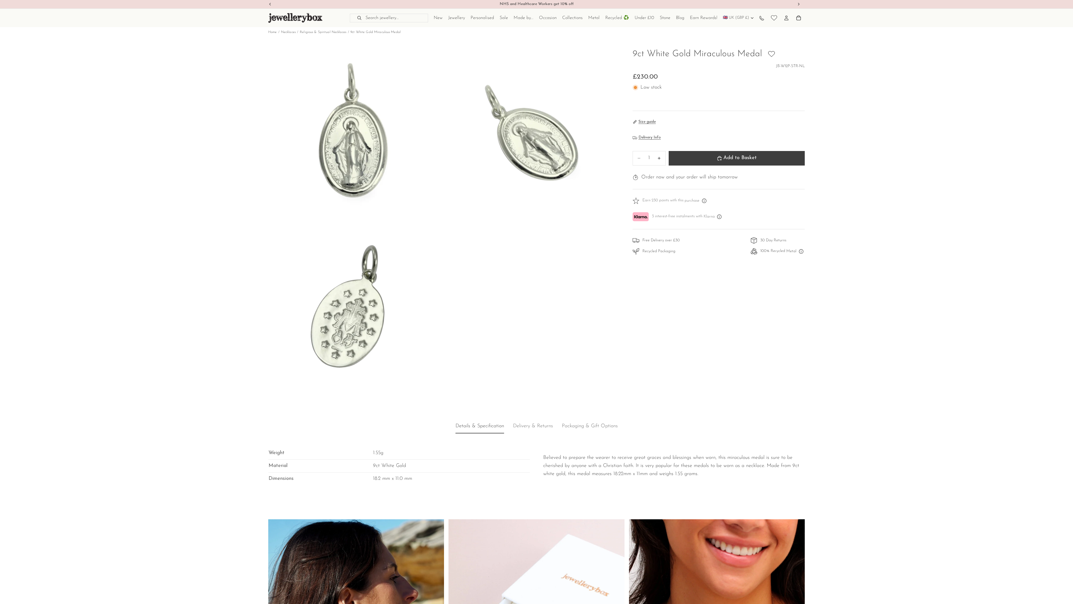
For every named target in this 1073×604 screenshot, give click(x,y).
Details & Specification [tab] (479, 426)
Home (272, 32)
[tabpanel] (536, 462)
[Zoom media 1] (355, 135)
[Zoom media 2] (531, 135)
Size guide (647, 122)
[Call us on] (762, 18)
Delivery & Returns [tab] (533, 426)
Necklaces (288, 32)
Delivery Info (649, 137)
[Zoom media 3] (355, 311)
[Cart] (798, 18)
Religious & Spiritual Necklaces (323, 32)
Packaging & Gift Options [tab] (590, 426)
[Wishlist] (774, 18)
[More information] (704, 200)
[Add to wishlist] (771, 54)
